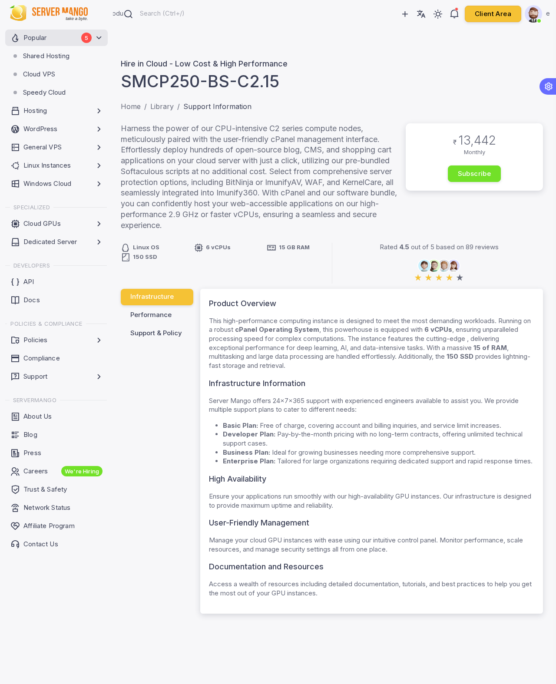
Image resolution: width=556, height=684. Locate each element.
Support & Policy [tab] (156, 333)
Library (162, 106)
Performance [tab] (151, 315)
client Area (493, 14)
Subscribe (474, 173)
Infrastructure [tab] (152, 296)
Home (131, 106)
